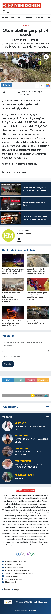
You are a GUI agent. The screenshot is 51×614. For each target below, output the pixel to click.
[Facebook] (18, 554)
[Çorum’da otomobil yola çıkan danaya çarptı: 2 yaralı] (13, 313)
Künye (16, 590)
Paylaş (8, 85)
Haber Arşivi (10, 582)
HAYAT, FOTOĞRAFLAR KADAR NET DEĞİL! (31, 440)
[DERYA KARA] (7, 426)
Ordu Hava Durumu (13, 565)
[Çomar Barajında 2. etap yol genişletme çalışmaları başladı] (38, 261)
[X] (23, 554)
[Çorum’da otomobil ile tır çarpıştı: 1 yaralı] (38, 313)
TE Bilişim (32, 610)
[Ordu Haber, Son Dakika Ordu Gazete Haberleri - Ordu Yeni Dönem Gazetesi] (21, 5)
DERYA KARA (20, 423)
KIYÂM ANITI (21, 478)
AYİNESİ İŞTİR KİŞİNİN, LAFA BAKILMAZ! (28, 453)
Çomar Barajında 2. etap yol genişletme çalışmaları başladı (36, 271)
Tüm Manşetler (11, 576)
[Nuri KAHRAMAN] (7, 464)
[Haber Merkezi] (8, 235)
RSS (9, 602)
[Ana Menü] (8, 12)
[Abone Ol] (48, 85)
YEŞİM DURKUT (22, 436)
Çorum (26, 25)
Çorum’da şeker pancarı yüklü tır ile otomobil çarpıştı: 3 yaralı (13, 271)
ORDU (20, 17)
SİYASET (40, 17)
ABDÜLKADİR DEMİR (24, 475)
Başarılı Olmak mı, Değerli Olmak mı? (31, 427)
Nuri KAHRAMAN (23, 461)
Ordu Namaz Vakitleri (14, 568)
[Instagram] (28, 554)
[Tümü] (47, 407)
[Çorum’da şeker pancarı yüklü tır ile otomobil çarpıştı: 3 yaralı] (13, 261)
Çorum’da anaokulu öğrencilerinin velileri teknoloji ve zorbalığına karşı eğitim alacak (12, 297)
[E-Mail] (19, 239)
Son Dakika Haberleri (14, 579)
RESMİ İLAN (8, 17)
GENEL (29, 17)
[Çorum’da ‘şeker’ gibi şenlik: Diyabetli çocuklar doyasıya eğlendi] (38, 284)
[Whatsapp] (32, 554)
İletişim (7, 590)
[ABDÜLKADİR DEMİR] (7, 477)
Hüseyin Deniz (22, 448)
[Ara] (4, 12)
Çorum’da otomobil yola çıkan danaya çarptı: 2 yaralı (11, 323)
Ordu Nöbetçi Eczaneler (15, 562)
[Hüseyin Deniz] (7, 451)
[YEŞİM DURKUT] (7, 439)
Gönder (8, 364)
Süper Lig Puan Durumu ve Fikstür (19, 573)
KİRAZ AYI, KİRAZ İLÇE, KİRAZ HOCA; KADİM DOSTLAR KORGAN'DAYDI (28, 466)
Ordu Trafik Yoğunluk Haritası (17, 570)
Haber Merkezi (11, 92)
